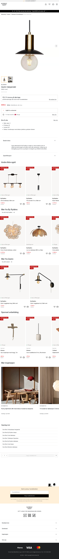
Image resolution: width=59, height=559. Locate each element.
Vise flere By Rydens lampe (9, 432)
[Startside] (4, 4)
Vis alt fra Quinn (6, 261)
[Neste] (56, 45)
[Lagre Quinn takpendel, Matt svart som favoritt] (56, 455)
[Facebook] (25, 515)
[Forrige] (2, 45)
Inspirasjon (5, 534)
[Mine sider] (46, 4)
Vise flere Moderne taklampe (9, 447)
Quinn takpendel (27, 14)
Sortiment (5, 528)
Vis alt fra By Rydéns (7, 212)
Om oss (4, 540)
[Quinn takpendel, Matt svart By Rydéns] (29, 45)
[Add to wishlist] (21, 204)
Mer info (54, 114)
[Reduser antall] (2, 455)
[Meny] (57, 4)
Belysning (3, 14)
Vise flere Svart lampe (8, 444)
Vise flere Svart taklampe (8, 435)
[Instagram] (29, 515)
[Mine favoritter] (49, 4)
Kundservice (5, 523)
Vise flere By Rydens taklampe (10, 441)
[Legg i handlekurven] (24, 204)
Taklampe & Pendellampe (17, 14)
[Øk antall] (7, 455)
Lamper (8, 14)
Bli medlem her (52, 99)
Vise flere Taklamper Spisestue (10, 438)
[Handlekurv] (53, 4)
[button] (4, 91)
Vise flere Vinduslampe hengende (11, 429)
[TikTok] (34, 515)
